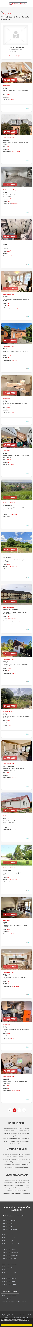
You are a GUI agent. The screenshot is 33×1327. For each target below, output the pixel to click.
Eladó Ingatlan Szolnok (8, 1281)
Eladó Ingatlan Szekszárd (9, 1278)
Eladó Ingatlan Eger (7, 1267)
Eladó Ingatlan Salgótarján (9, 1249)
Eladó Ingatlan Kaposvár (9, 1258)
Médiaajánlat (13, 1315)
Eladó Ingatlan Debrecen (9, 1235)
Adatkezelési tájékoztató (11, 1317)
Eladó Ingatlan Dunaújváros (10, 1273)
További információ (20, 1322)
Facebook (20, 1315)
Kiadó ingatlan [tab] (20, 1216)
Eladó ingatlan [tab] (8, 1216)
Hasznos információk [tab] (10, 1291)
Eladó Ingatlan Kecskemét (9, 1229)
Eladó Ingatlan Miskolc (8, 1223)
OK (16, 1325)
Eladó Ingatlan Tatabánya (9, 1284)
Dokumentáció (27, 1315)
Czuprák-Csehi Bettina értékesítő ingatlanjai (15, 14)
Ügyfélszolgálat (6, 1315)
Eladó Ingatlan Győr (7, 1241)
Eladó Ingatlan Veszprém (9, 1270)
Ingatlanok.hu (5, 12)
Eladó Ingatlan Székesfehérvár (10, 1244)
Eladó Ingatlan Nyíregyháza (10, 1252)
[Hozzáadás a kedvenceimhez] (27, 80)
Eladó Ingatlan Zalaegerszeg (10, 1255)
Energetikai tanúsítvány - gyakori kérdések (14, 1301)
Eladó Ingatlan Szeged (8, 1238)
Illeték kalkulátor (6, 1298)
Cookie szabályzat (23, 1317)
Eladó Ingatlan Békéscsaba (9, 1264)
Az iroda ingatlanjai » (15, 56)
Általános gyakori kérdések (9, 1295)
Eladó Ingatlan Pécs (7, 1226)
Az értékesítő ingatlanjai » (16, 54)
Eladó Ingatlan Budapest (9, 1220)
